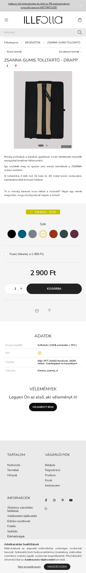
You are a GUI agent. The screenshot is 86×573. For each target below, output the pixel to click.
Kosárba (54, 289)
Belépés (50, 465)
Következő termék (69, 51)
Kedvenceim (52, 486)
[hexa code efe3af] (43, 234)
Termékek (13, 470)
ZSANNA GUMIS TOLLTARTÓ (63, 42)
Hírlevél (12, 475)
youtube (71, 500)
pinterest (62, 500)
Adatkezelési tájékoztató (22, 516)
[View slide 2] (47, 146)
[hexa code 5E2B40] (74, 234)
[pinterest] (16, 66)
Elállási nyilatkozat (18, 521)
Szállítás (12, 531)
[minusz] (9, 289)
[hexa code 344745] (64, 234)
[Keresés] (80, 32)
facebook (46, 500)
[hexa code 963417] (53, 234)
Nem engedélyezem (29, 566)
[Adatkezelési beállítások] (46, 508)
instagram (54, 500)
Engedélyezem (57, 566)
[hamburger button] (6, 20)
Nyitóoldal (13, 465)
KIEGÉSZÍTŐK (32, 42)
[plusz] (21, 289)
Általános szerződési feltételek (20, 509)
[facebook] (7, 66)
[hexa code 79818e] (32, 234)
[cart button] (80, 20)
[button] (37, 311)
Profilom (50, 475)
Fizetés (11, 526)
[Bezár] (81, 6)
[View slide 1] (41, 146)
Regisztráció (52, 470)
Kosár (48, 480)
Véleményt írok (43, 407)
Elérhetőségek (16, 536)
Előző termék (14, 51)
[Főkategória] (11, 42)
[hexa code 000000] (12, 234)
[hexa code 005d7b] (22, 234)
